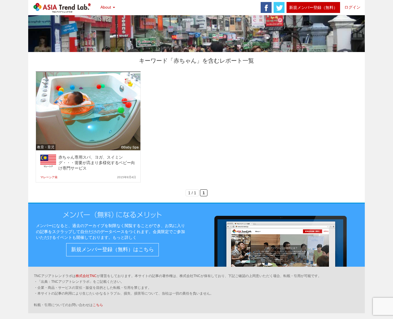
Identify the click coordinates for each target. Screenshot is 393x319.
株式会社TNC (86, 276)
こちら (98, 305)
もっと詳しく (124, 237)
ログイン (352, 7)
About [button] (106, 7)
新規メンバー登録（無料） (313, 7)
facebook (266, 7)
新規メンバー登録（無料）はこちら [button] (112, 249)
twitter (279, 7)
